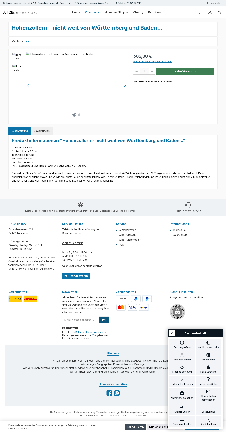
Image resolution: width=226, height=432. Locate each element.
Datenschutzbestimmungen (89, 332)
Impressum (179, 229)
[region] (69, 85)
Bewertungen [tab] (42, 130)
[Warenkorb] (219, 12)
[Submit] (104, 319)
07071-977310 (72, 243)
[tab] (19, 131)
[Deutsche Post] (15, 298)
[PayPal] (136, 298)
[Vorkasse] (122, 298)
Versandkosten (127, 229)
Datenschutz (179, 234)
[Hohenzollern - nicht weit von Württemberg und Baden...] (76, 85)
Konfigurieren (135, 426)
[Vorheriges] (28, 85)
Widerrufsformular (130, 239)
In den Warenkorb (185, 71)
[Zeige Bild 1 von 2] (74, 114)
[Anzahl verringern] (136, 71)
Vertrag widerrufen (76, 275)
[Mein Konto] (210, 12)
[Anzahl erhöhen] (152, 71)
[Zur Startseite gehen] (20, 12)
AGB (121, 244)
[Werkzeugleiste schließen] (172, 333)
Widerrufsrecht (127, 234)
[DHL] (30, 298)
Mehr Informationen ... (19, 428)
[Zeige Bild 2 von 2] (79, 114)
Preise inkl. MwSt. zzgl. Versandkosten (152, 61)
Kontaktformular (92, 265)
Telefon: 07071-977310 (129, 3)
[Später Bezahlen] (147, 298)
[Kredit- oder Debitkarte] (126, 307)
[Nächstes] (125, 85)
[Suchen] (200, 12)
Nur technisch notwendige (165, 426)
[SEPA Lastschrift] (144, 307)
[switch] (182, 345)
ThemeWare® (139, 415)
